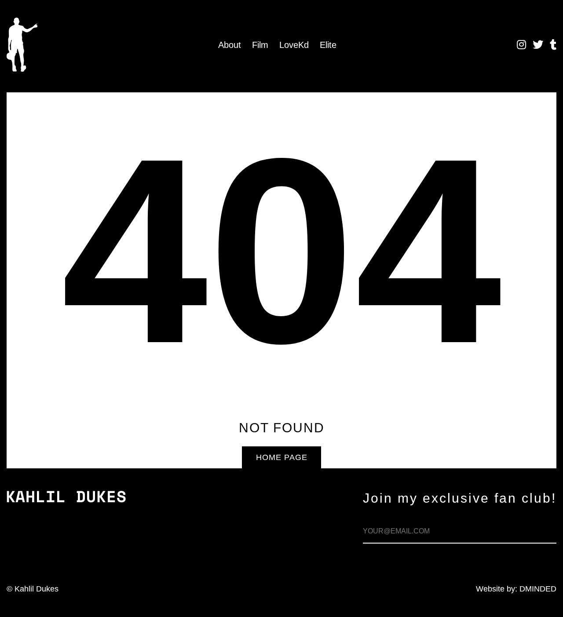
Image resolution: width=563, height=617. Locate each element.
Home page (281, 457)
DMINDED (537, 588)
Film (260, 45)
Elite (328, 45)
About (229, 45)
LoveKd (294, 45)
